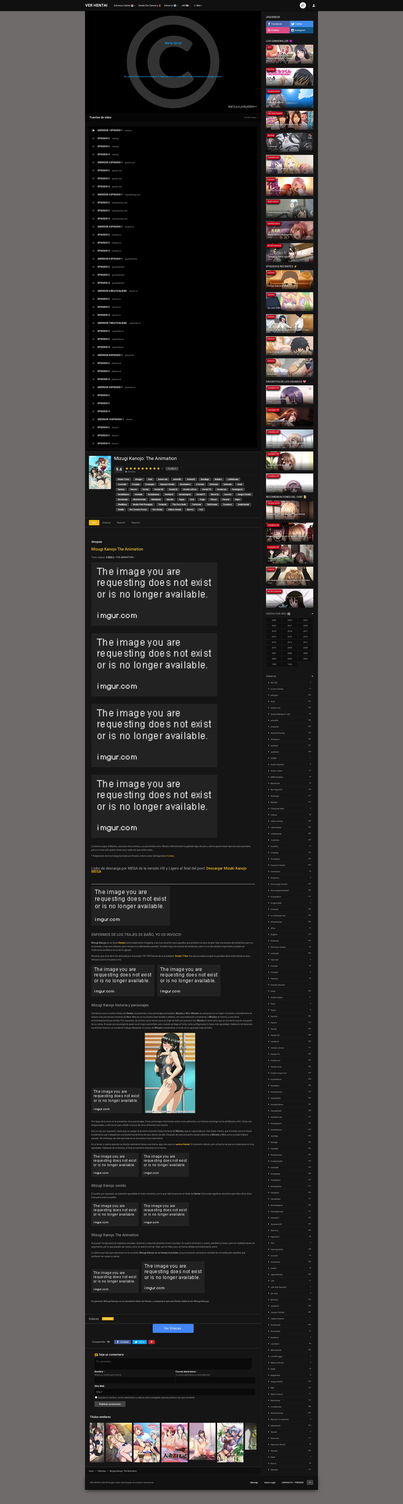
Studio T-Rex (123, 479)
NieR (273, 1457)
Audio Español (277, 764)
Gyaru (273, 1010)
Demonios (275, 871)
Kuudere (275, 1337)
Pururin (226, 499)
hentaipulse (276, 1186)
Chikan (274, 815)
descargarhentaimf (280, 890)
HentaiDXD (276, 1098)
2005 (305, 653)
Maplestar (275, 1375)
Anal (150, 479)
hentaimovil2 (276, 1161)
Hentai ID (173, 489)
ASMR (273, 758)
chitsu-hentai (277, 821)
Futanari (274, 978)
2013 (274, 642)
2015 (289, 637)
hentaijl (274, 1142)
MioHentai (275, 1400)
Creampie (149, 484)
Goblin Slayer (277, 997)
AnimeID (191, 479)
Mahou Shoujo (277, 1363)
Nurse (273, 1463)
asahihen (275, 752)
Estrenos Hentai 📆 (123, 5)
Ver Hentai (157, 509)
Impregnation (277, 1249)
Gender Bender (278, 985)
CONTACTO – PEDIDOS (293, 1482)
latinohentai (276, 1350)
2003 (289, 659)
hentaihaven (123, 494)
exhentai (227, 484)
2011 (305, 642)
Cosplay (135, 484)
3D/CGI (274, 682)
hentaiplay (275, 1174)
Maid (273, 1369)
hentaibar (275, 1085)
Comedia (122, 484)
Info (94, 522)
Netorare (275, 1438)
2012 (289, 642)
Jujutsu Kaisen (277, 1318)
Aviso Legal (269, 1482)
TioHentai (196, 504)
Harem (134, 489)
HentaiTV (200, 494)
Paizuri (213, 499)
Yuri (201, 509)
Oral (192, 499)
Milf (272, 1388)
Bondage (205, 479)
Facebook (277, 24)
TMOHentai (212, 504)
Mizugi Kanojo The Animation (117, 549)
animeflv (177, 479)
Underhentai (243, 504)
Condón (274, 846)
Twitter (298, 24)
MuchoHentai (139, 499)
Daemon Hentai (167, 484)
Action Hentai (277, 689)
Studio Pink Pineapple (143, 504)
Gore (273, 1004)
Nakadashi (156, 499)
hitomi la (214, 494)
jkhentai (274, 1300)
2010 (274, 648)
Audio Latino (276, 771)
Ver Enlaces (172, 1328)
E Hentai (200, 484)
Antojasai (275, 739)
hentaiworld (276, 1224)
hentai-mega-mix (279, 1073)
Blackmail (275, 783)
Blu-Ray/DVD (276, 790)
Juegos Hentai (244, 494)
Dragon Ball (276, 903)
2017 (305, 631)
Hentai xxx (221, 489)
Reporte (135, 522)
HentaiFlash (276, 1111)
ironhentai (275, 1262)
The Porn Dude (179, 504)
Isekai (273, 1268)
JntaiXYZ (275, 1306)
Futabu (170, 856)
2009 (289, 648)
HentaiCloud (276, 1092)
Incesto (227, 494)
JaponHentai (276, 1274)
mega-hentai (276, 1381)
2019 (274, 631)
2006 (289, 653)
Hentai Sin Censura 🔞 (149, 5)
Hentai (145, 489)
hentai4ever (276, 1079)
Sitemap (254, 1482)
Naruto (274, 1432)
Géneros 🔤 (170, 5)
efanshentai (276, 922)
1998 (274, 664)
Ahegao (138, 479)
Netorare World (278, 1444)
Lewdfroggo (276, 1356)
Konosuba (275, 1331)
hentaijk (274, 1136)
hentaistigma (184, 494)
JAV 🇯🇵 (184, 5)
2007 (274, 653)
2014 (305, 637)
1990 (289, 664)
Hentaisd (169, 494)
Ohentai (274, 1470)
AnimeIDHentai (278, 733)
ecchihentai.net (278, 915)
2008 (305, 648)
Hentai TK (206, 489)
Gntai (239, 484)
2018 (289, 631)
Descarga (108, 1319)
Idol (272, 1243)
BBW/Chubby (277, 777)
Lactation (275, 1344)
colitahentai (233, 479)
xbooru (190, 509)
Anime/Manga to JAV (280, 714)
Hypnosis (275, 1237)
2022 (274, 625)
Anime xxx (162, 479)
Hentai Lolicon (189, 489)
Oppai (181, 499)
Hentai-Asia (276, 1067)
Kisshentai (122, 499)
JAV (272, 1281)
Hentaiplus (276, 1180)
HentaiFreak (276, 1117)
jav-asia (274, 1293)
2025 (274, 620)
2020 (305, 625)
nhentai (170, 499)
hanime (121, 489)
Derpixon (275, 878)
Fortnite (274, 972)
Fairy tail (274, 960)
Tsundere (227, 504)
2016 (274, 637)
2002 (305, 659)
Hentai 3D (158, 489)
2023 (305, 620)
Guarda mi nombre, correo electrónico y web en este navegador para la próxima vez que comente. (146, 1397)
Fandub (274, 966)
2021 (289, 625)
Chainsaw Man (277, 808)
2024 (289, 620)
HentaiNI (275, 1167)
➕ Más (197, 5)
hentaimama (153, 494)
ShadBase (122, 504)
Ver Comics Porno (138, 509)
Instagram (300, 30)
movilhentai (276, 1407)
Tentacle (162, 504)
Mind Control (277, 1394)
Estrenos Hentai (278, 947)
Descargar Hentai (279, 884)
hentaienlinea (277, 1104)
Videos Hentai (174, 509)
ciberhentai (276, 827)
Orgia (202, 499)
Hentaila (138, 494)
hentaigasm (237, 489)
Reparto (121, 522)
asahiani (274, 745)
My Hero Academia (280, 1419)
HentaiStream (277, 1211)
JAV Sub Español (278, 1287)
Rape (237, 499)
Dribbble (275, 30)
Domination (185, 484)
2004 (274, 659)
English (274, 934)
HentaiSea (275, 1199)
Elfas (273, 928)
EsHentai (214, 484)
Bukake (218, 479)
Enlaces (106, 522)
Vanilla (121, 509)
